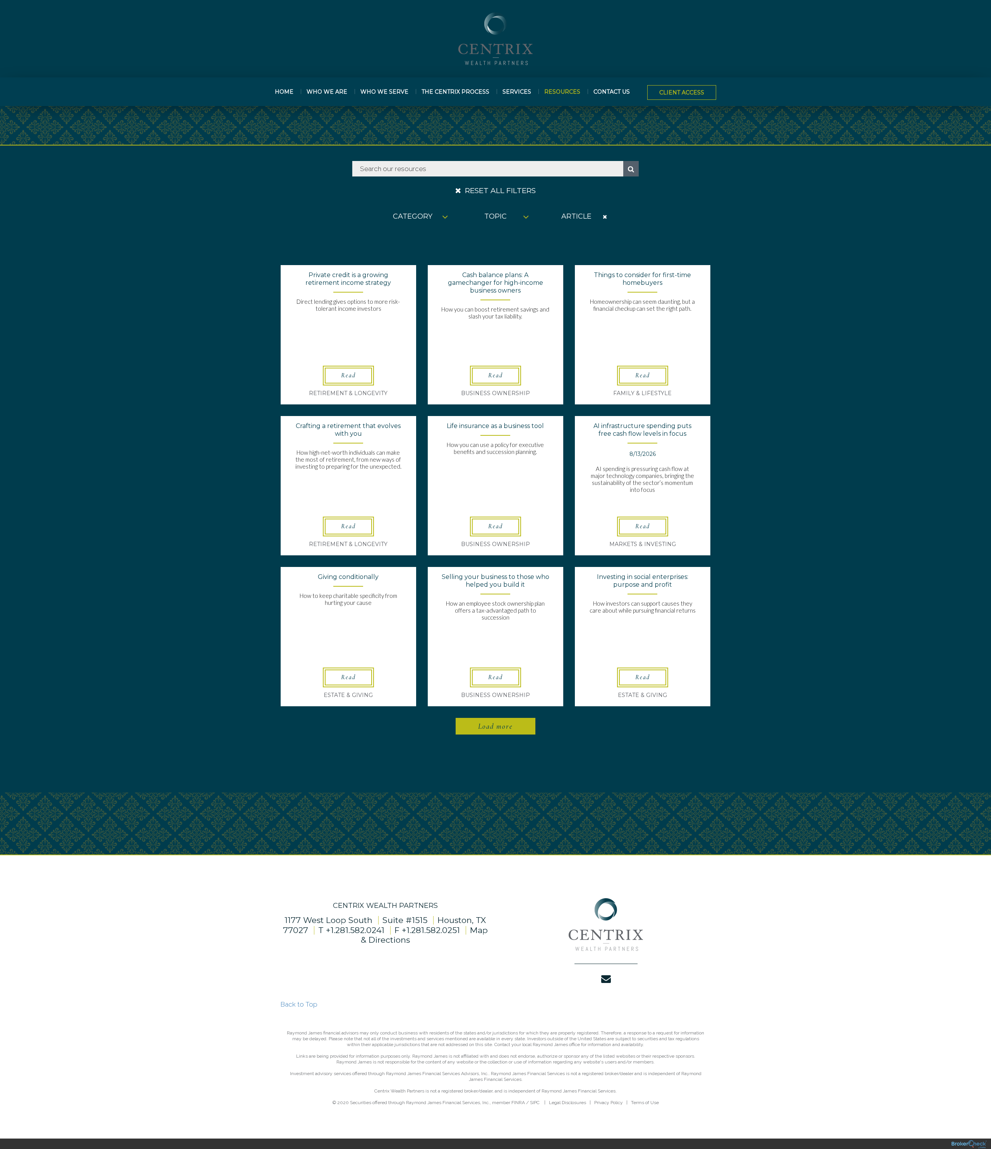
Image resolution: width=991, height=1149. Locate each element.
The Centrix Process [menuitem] (455, 91)
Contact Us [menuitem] (611, 91)
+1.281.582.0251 (431, 930)
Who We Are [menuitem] (327, 91)
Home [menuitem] (284, 91)
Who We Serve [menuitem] (384, 91)
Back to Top (299, 1004)
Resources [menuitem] (562, 91)
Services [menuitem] (516, 91)
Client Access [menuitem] (681, 92)
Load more (495, 726)
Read (348, 375)
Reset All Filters (499, 190)
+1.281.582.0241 (355, 930)
